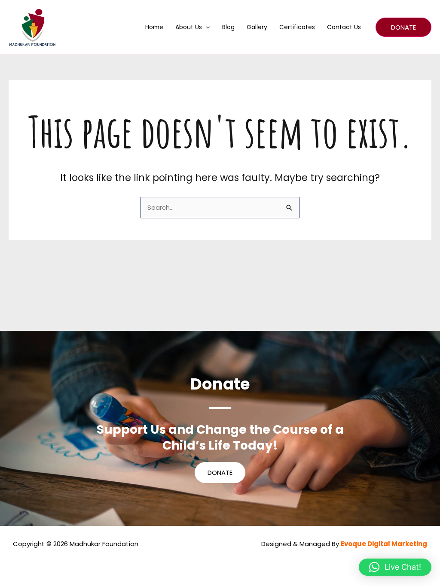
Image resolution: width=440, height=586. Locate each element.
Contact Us (344, 27)
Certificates (297, 27)
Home (154, 27)
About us (188, 27)
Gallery (257, 27)
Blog (228, 27)
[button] (403, 27)
